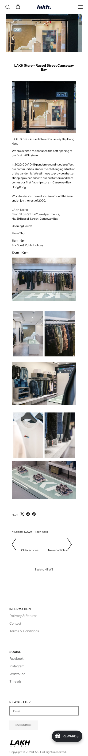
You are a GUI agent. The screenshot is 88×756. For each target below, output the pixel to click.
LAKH (37, 752)
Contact (15, 623)
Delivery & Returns (23, 616)
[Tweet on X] (22, 514)
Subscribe (23, 725)
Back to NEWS (44, 569)
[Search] (7, 7)
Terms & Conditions (24, 631)
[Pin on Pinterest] (34, 514)
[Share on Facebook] (28, 514)
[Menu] (80, 7)
